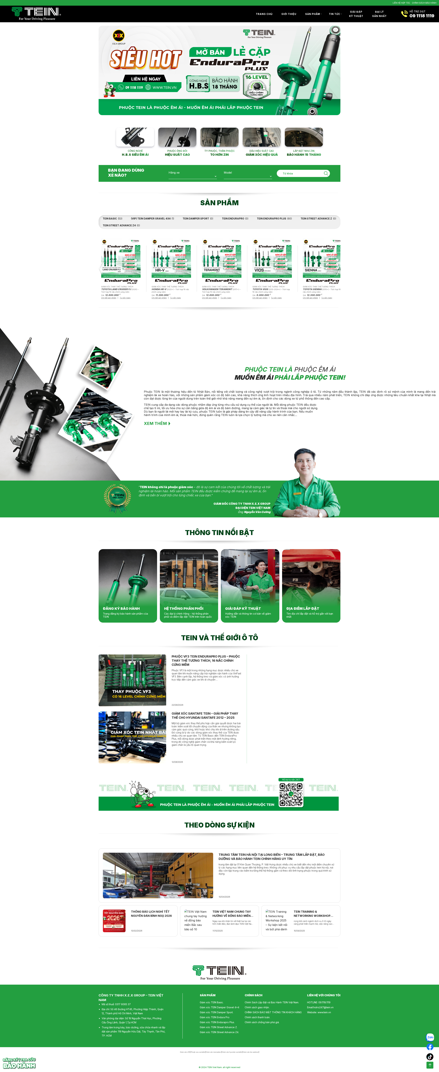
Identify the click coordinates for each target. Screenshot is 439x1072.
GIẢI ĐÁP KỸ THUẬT (356, 14)
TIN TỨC (334, 14)
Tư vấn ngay (125, 298)
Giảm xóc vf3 (184, 1052)
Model (228, 172)
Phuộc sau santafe (198, 1052)
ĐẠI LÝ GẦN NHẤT (379, 14)
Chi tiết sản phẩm (108, 298)
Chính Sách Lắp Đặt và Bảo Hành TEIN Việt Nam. (272, 1002)
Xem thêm (155, 423)
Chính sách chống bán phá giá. (262, 1022)
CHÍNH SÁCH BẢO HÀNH (424, 3)
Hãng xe (174, 172)
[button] (101, 268)
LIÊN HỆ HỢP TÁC (401, 3)
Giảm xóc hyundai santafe (232, 1052)
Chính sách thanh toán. (257, 1017)
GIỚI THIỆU (288, 14)
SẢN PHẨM (312, 14)
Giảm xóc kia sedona (250, 1052)
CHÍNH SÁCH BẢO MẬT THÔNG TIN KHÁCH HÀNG (273, 1012)
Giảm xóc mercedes (213, 1052)
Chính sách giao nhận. (257, 1007)
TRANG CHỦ (264, 14)
